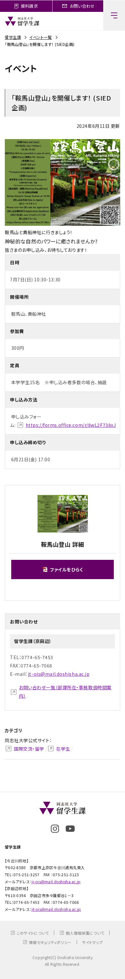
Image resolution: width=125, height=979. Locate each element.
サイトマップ (92, 942)
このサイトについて (33, 933)
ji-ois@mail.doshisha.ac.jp (56, 881)
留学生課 (13, 37)
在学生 (63, 748)
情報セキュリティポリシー (50, 942)
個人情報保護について (85, 933)
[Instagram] (54, 828)
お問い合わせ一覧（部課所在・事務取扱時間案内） (65, 691)
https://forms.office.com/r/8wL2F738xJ (71, 425)
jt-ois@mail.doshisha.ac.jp (59, 674)
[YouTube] (70, 828)
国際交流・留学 (29, 748)
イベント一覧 (40, 37)
